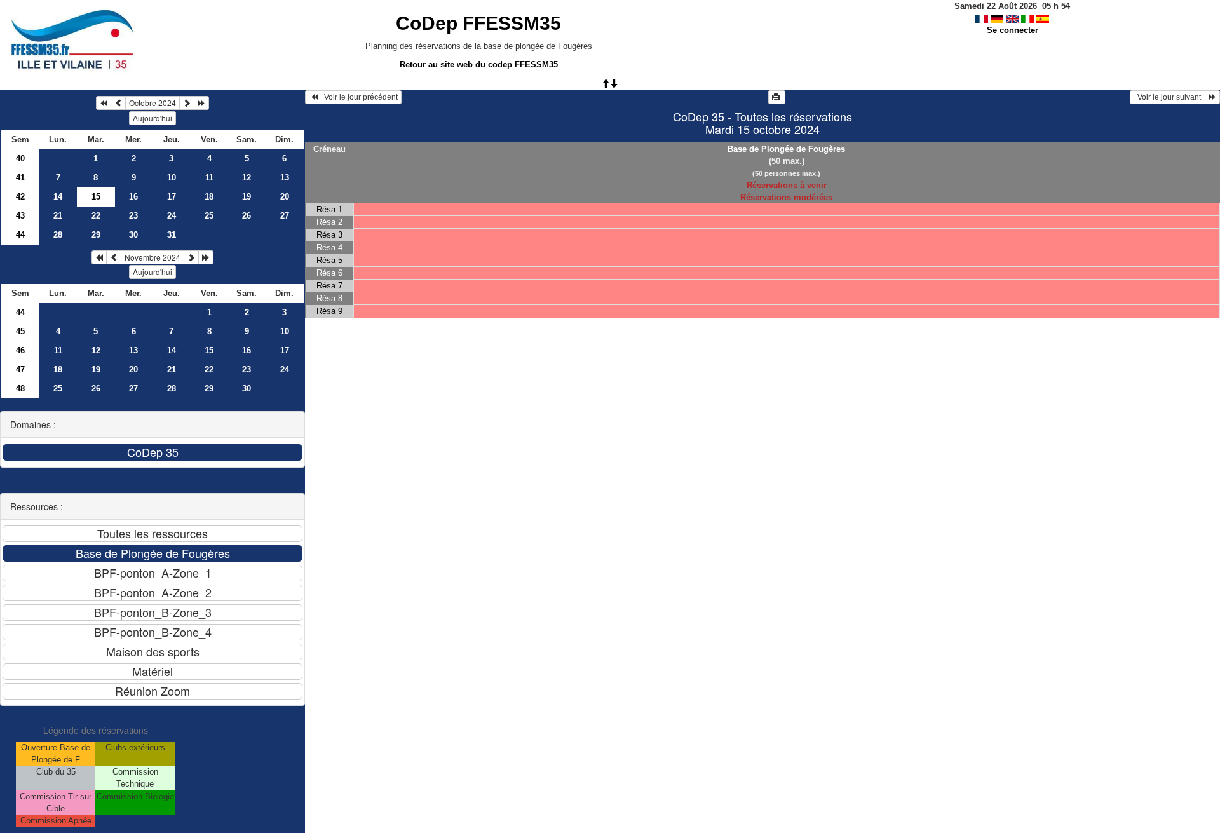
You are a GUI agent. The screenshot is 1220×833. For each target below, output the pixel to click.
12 (246, 177)
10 (171, 177)
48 (20, 388)
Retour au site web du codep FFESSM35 (479, 64)
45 (20, 331)
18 (209, 196)
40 (20, 158)
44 (20, 235)
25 (209, 215)
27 (284, 215)
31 (171, 235)
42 (20, 196)
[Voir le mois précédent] (118, 103)
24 (171, 215)
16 (133, 196)
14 (57, 196)
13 (284, 177)
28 (57, 235)
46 (20, 350)
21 (57, 215)
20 (284, 196)
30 (133, 235)
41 (20, 177)
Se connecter (1012, 30)
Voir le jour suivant (1171, 97)
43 (20, 215)
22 (96, 215)
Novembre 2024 (152, 257)
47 (20, 369)
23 (133, 215)
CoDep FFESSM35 (478, 23)
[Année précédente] (103, 103)
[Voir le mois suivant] (186, 103)
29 (96, 235)
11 (209, 177)
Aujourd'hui (152, 117)
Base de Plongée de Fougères (786, 149)
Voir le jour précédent (358, 97)
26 (246, 215)
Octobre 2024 (152, 102)
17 (171, 196)
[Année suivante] (201, 103)
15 (209, 350)
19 (246, 196)
